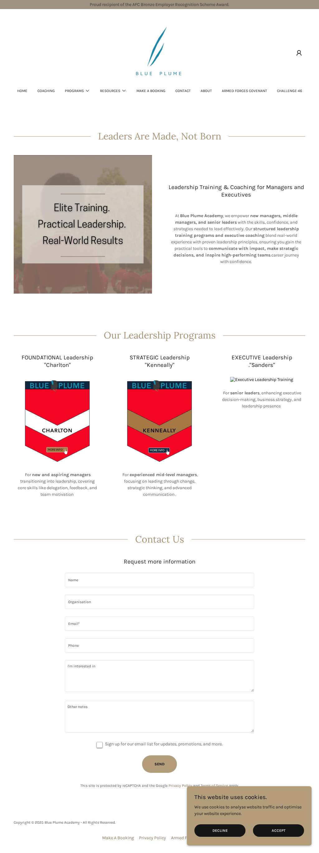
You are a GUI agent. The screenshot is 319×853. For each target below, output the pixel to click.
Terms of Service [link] (214, 785)
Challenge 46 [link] (289, 91)
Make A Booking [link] (150, 91)
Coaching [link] (46, 91)
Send (159, 764)
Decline (220, 830)
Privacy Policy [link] (180, 785)
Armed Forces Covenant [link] (244, 91)
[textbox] (159, 580)
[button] (299, 53)
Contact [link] (183, 91)
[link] (159, 52)
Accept (278, 830)
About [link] (206, 91)
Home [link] (22, 91)
